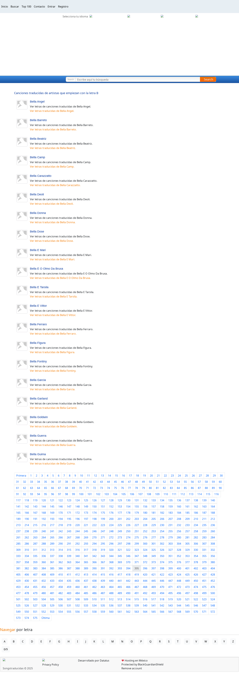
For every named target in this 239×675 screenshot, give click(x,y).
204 (145, 519)
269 (86, 537)
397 (153, 568)
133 (153, 500)
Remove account (131, 668)
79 (143, 488)
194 (60, 519)
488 (111, 593)
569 (187, 611)
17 (130, 475)
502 (27, 599)
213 (18, 525)
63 (31, 488)
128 (111, 500)
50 (150, 482)
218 (60, 525)
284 (213, 537)
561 (120, 611)
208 (179, 519)
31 (17, 482)
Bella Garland (39, 398)
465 (120, 587)
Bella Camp (37, 157)
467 (136, 587)
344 (111, 556)
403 (204, 568)
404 (213, 568)
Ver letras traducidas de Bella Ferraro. (53, 333)
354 (196, 556)
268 (77, 537)
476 (213, 587)
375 (170, 562)
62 (24, 488)
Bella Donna (38, 213)
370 (128, 562)
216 (43, 525)
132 (145, 500)
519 (170, 599)
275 (136, 537)
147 (69, 506)
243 (69, 531)
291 (69, 543)
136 (179, 500)
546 (196, 605)
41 (87, 482)
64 (38, 488)
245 (86, 531)
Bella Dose (37, 231)
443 (136, 581)
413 (86, 574)
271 (103, 537)
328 (179, 550)
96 (52, 494)
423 (170, 574)
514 (128, 599)
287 (35, 543)
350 (162, 556)
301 (153, 543)
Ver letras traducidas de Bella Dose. (51, 241)
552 (43, 611)
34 (38, 482)
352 (179, 556)
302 (162, 543)
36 (52, 482)
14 (109, 475)
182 (162, 512)
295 (103, 543)
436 (77, 581)
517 (153, 599)
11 (88, 475)
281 (187, 537)
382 (27, 568)
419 (136, 574)
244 (77, 531)
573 (18, 618)
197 (86, 519)
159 (170, 506)
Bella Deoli (37, 194)
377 (187, 562)
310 (27, 550)
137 (187, 500)
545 (187, 605)
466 (128, 587)
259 (204, 531)
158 (162, 506)
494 (162, 593)
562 (128, 611)
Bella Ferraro (38, 324)
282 (196, 537)
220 (77, 525)
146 (60, 506)
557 (86, 611)
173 (86, 512)
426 (196, 574)
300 (145, 543)
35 (45, 482)
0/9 (6, 649)
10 (81, 475)
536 (111, 605)
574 (27, 618)
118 (27, 500)
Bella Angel (37, 101)
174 (94, 512)
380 (213, 562)
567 (170, 611)
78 (136, 488)
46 (122, 482)
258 (196, 531)
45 (115, 482)
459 (69, 587)
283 (204, 537)
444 (145, 581)
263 (35, 537)
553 (52, 611)
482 (60, 593)
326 (162, 550)
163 (204, 506)
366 (94, 562)
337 (52, 556)
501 (18, 599)
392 (111, 568)
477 (18, 593)
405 (18, 574)
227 (136, 525)
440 (111, 581)
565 (153, 611)
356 (213, 556)
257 (187, 531)
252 (145, 531)
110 (166, 494)
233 (187, 525)
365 (86, 562)
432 (43, 581)
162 (196, 506)
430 (27, 581)
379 (204, 562)
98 (66, 494)
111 (174, 494)
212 (213, 519)
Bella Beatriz (38, 138)
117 (18, 500)
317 (86, 550)
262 (27, 537)
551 (35, 611)
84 (178, 488)
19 (144, 475)
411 (69, 574)
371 (136, 562)
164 (213, 506)
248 (111, 531)
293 (86, 543)
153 (120, 506)
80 (150, 488)
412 (77, 574)
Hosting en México (134, 660)
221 (86, 525)
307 (204, 543)
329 (187, 550)
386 (60, 568)
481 (52, 593)
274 (128, 537)
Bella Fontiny (38, 361)
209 (187, 519)
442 (128, 581)
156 (145, 506)
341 (86, 556)
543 (170, 605)
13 (102, 475)
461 (86, 587)
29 (214, 475)
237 (18, 531)
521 (187, 599)
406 (27, 574)
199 (103, 519)
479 (35, 593)
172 (77, 512)
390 (94, 568)
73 (101, 488)
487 (103, 593)
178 (128, 512)
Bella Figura (38, 343)
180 (145, 512)
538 (128, 605)
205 (153, 519)
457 (52, 587)
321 (120, 550)
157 (153, 506)
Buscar (15, 6)
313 (52, 550)
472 (179, 587)
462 (94, 587)
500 (213, 593)
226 (128, 525)
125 (86, 500)
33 (31, 482)
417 (120, 574)
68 (66, 488)
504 (43, 599)
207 (170, 519)
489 (120, 593)
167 (35, 512)
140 (213, 500)
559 (103, 611)
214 (27, 525)
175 (103, 512)
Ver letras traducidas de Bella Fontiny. (53, 371)
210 (196, 519)
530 (60, 605)
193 (52, 519)
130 (128, 500)
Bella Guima (38, 454)
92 (24, 494)
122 (60, 500)
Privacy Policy (50, 664)
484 (77, 593)
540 (145, 605)
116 (216, 494)
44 (108, 482)
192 (43, 519)
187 (204, 512)
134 (162, 500)
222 (94, 525)
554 (60, 611)
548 (213, 605)
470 (162, 587)
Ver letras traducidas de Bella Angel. (52, 111)
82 (164, 488)
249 (120, 531)
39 (73, 482)
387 (69, 568)
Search (208, 79)
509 (86, 599)
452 (213, 581)
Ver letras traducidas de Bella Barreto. (53, 129)
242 (60, 531)
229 (153, 525)
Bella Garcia (38, 380)
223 (103, 525)
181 (153, 512)
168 (43, 512)
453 (18, 587)
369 (120, 562)
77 (129, 488)
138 (196, 500)
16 (123, 475)
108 (149, 494)
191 (35, 519)
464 (111, 587)
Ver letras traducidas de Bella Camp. (52, 166)
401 (187, 568)
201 (120, 519)
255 (170, 531)
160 (179, 506)
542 (162, 605)
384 (43, 568)
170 (60, 512)
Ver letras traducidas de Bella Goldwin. (53, 426)
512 (111, 599)
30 (221, 475)
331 (204, 550)
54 (178, 482)
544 (179, 605)
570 (196, 611)
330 (196, 550)
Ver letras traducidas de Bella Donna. (52, 222)
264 (43, 537)
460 (77, 587)
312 (43, 550)
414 (94, 574)
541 (153, 605)
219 (69, 525)
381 (18, 568)
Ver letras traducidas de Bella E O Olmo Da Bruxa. (60, 278)
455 (35, 587)
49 (143, 482)
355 (204, 556)
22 (165, 475)
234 (196, 525)
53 (171, 482)
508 (77, 599)
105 (123, 494)
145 (52, 506)
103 (106, 494)
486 (94, 593)
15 (116, 475)
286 (27, 543)
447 (170, 581)
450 (196, 581)
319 (103, 550)
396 (145, 568)
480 (43, 593)
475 (204, 587)
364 (77, 562)
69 (73, 488)
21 (158, 475)
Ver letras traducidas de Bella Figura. (52, 352)
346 (128, 556)
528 (43, 605)
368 (111, 562)
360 (43, 562)
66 (52, 488)
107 (140, 494)
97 (59, 494)
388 (77, 568)
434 (60, 581)
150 (94, 506)
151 (103, 506)
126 (94, 500)
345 (120, 556)
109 (157, 494)
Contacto (39, 6)
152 (111, 506)
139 (204, 500)
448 (179, 581)
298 (128, 543)
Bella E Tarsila (39, 287)
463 (103, 587)
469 (153, 587)
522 (196, 599)
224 (111, 525)
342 (94, 556)
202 (128, 519)
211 (204, 519)
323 (136, 550)
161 (187, 506)
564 (145, 611)
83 (171, 488)
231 (170, 525)
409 (52, 574)
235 (204, 525)
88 (206, 488)
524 (213, 599)
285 (18, 543)
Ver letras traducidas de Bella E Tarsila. (53, 296)
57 (199, 482)
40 (80, 482)
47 (129, 482)
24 (179, 475)
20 (151, 475)
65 (45, 488)
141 (18, 506)
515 (136, 599)
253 (153, 531)
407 (35, 574)
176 (111, 512)
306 (196, 543)
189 (18, 519)
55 (185, 482)
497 (187, 593)
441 (120, 581)
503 (35, 599)
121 (52, 500)
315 (69, 550)
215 (35, 525)
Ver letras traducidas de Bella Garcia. (52, 389)
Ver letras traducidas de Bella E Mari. (52, 259)
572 (213, 611)
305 (187, 543)
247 (103, 531)
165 (18, 512)
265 (52, 537)
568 (179, 611)
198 (94, 519)
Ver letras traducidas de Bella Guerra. (53, 445)
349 (153, 556)
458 (60, 587)
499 (204, 593)
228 (145, 525)
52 (164, 482)
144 (43, 506)
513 (120, 599)
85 (185, 488)
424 (179, 574)
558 (94, 611)
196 (77, 519)
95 (45, 494)
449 (187, 581)
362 (60, 562)
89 (213, 488)
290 (60, 543)
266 (60, 537)
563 (136, 611)
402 (196, 568)
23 (172, 475)
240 (43, 531)
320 (111, 550)
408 (43, 574)
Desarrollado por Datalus (93, 660)
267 (69, 537)
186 (196, 512)
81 (157, 488)
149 (86, 506)
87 (199, 488)
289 (52, 543)
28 (207, 475)
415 (103, 574)
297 (120, 543)
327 (170, 550)
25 (186, 475)
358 (27, 562)
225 (120, 525)
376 (179, 562)
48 (136, 482)
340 (77, 556)
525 (18, 605)
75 (115, 488)
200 (111, 519)
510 (94, 599)
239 (35, 531)
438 (94, 581)
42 (94, 482)
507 (69, 599)
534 (94, 605)
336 (43, 556)
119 (35, 500)
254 (162, 531)
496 (179, 593)
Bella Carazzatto (40, 175)
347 (136, 556)
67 (59, 488)
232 (179, 525)
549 (18, 611)
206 (162, 519)
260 (213, 531)
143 (35, 506)
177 (120, 512)
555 (69, 611)
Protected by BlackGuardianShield (142, 664)
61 (17, 488)
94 (38, 494)
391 (103, 568)
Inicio (4, 6)
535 (103, 605)
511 (103, 599)
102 (98, 494)
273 (120, 537)
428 (213, 574)
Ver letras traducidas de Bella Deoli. (51, 203)
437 (86, 581)
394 (128, 568)
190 (27, 519)
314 (60, 550)
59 (213, 482)
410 (60, 574)
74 (108, 488)
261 (18, 537)
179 (136, 512)
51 (157, 482)
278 (162, 537)
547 (204, 605)
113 (191, 494)
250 (128, 531)
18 (137, 475)
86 (192, 488)
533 (86, 605)
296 (111, 543)
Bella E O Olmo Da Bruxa (46, 268)
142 (27, 506)
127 (103, 500)
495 (170, 593)
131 (136, 500)
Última (45, 618)
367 (103, 562)
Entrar (51, 6)
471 (170, 587)
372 (145, 562)
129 (120, 500)
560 (111, 611)
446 (162, 581)
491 (136, 593)
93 (31, 494)
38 (66, 482)
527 (35, 605)
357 (18, 562)
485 (86, 593)
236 (213, 525)
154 (128, 506)
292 (77, 543)
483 (69, 593)
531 (69, 605)
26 (193, 475)
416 (111, 574)
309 (18, 550)
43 (101, 482)
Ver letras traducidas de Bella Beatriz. (53, 148)
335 (35, 556)
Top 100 (26, 6)
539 (136, 605)
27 (200, 475)
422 (162, 574)
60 (220, 482)
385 (52, 568)
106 (132, 494)
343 (103, 556)
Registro (63, 6)
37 (59, 482)
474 (196, 587)
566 (162, 611)
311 (35, 550)
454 (27, 587)
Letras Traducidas (21, 79)
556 (77, 611)
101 (89, 494)
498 (196, 593)
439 (103, 581)
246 (94, 531)
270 (94, 537)
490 (128, 593)
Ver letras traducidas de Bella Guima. (52, 463)
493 (153, 593)
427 (204, 574)
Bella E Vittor (38, 305)
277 (153, 537)
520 (179, 599)
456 (43, 587)
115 (208, 494)
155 (136, 506)
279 (170, 537)
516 (145, 599)
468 (145, 587)
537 (120, 605)
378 (196, 562)
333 (18, 556)
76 (122, 488)
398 (162, 568)
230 (162, 525)
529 (52, 605)
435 (69, 581)
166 (27, 512)
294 (94, 543)
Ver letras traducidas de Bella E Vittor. (53, 315)
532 (77, 605)
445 (153, 581)
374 (162, 562)
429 (18, 581)
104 (115, 494)
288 (43, 543)
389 (86, 568)
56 (192, 482)
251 (136, 531)
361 (52, 562)
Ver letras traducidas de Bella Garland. (53, 408)
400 (179, 568)
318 (94, 550)
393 (120, 568)
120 (43, 500)
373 (153, 562)
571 (204, 611)
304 (179, 543)
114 (199, 494)
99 (73, 494)
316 (77, 550)
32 (24, 482)
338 (60, 556)
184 (179, 512)
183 (170, 512)
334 (27, 556)
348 (145, 556)
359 (35, 562)
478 (27, 593)
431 (35, 581)
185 (187, 512)
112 (182, 494)
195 (69, 519)
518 (162, 599)
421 (153, 574)
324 (145, 550)
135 (170, 500)
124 (77, 500)
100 (81, 494)
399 (170, 568)
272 (111, 537)
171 (69, 512)
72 (94, 488)
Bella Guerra (38, 435)
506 (60, 599)
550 (27, 611)
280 (179, 537)
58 (206, 482)
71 (87, 488)
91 (17, 494)
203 (136, 519)
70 (80, 488)
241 (52, 531)
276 (145, 537)
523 (204, 599)
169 (52, 512)
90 (220, 488)
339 (69, 556)
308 (213, 543)
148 (77, 506)
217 (52, 525)
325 (153, 550)
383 (35, 568)
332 (213, 550)
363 (69, 562)
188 (213, 512)
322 (128, 550)
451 (204, 581)
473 (187, 587)
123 (69, 500)
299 (136, 543)
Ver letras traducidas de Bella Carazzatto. (55, 185)
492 (145, 593)
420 (145, 574)
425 (187, 574)
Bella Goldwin (39, 417)
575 (35, 618)
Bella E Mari (38, 250)
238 (27, 531)
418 (128, 574)
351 (170, 556)
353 (187, 556)
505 (52, 599)
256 (179, 531)
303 (170, 543)
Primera (21, 475)
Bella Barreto (38, 120)
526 (27, 605)
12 (95, 475)
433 (52, 581)
